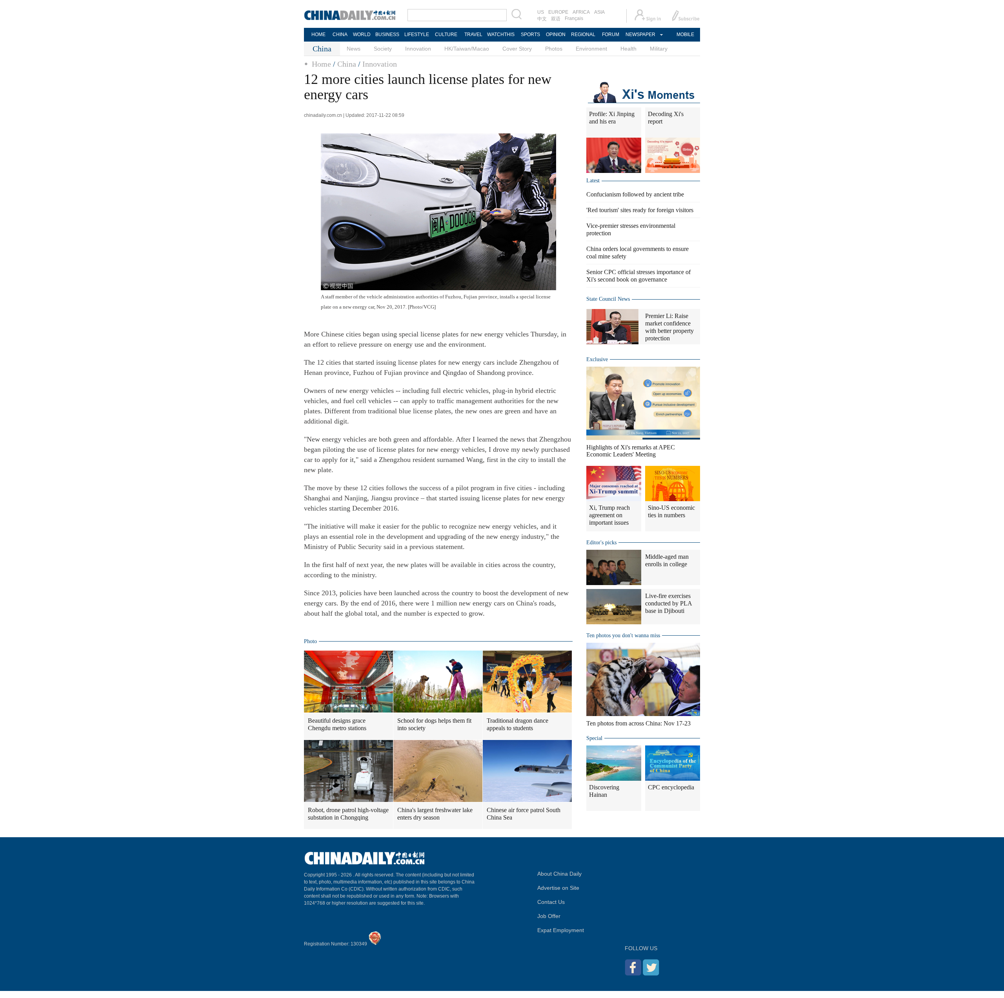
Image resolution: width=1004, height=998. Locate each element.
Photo (310, 641)
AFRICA (581, 12)
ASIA (599, 12)
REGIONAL (583, 34)
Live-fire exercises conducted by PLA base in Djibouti (668, 603)
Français (574, 18)
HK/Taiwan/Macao (466, 48)
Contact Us (551, 902)
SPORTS (530, 34)
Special (594, 738)
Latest (593, 181)
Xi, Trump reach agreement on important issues (609, 515)
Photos (553, 48)
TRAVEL (473, 34)
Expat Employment (560, 930)
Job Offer (548, 916)
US (540, 12)
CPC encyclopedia (671, 787)
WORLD (362, 34)
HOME (318, 34)
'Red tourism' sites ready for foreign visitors (639, 210)
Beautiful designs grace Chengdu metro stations (337, 724)
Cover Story (517, 48)
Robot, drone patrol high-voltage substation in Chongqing (348, 814)
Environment (591, 48)
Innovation (418, 48)
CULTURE (446, 34)
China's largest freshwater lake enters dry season (435, 814)
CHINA (340, 34)
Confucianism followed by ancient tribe (635, 194)
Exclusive (597, 359)
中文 (542, 19)
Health (628, 48)
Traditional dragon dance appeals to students (517, 724)
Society (383, 48)
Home (321, 64)
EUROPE (558, 12)
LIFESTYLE (416, 34)
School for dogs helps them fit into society (434, 724)
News (353, 48)
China (346, 64)
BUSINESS (387, 34)
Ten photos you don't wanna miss (623, 635)
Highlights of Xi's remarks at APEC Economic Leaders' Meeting (630, 451)
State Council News (608, 299)
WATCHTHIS (501, 34)
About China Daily (559, 874)
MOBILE (685, 34)
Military (659, 48)
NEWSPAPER (640, 34)
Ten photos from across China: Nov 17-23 (638, 723)
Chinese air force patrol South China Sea (523, 814)
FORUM (610, 34)
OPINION (556, 34)
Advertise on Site (558, 888)
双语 (555, 19)
